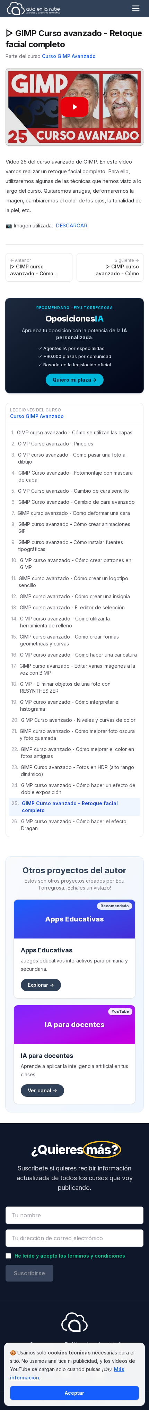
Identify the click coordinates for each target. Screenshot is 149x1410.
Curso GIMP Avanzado (69, 56)
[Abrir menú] (135, 8)
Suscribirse (29, 1273)
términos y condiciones (96, 1256)
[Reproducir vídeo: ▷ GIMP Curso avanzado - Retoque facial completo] (74, 107)
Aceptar (74, 1393)
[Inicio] (33, 8)
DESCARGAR (71, 225)
